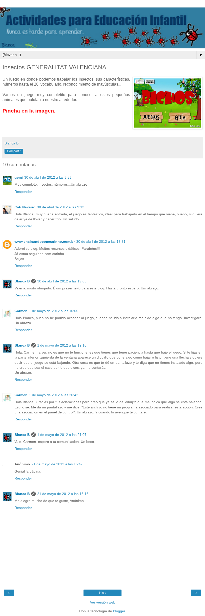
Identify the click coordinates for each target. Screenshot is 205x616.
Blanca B (22, 281)
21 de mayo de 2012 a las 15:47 (57, 464)
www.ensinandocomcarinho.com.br (44, 242)
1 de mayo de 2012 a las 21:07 (61, 435)
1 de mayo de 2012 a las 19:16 (61, 345)
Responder (23, 192)
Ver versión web (102, 602)
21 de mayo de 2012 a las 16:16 (62, 494)
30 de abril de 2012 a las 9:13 (60, 207)
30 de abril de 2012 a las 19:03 (61, 281)
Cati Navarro (25, 207)
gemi (18, 177)
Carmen (21, 311)
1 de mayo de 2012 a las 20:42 (53, 395)
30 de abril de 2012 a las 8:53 (48, 177)
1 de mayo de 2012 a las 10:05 (53, 311)
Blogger (119, 611)
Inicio (102, 593)
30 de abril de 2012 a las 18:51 (101, 242)
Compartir (13, 151)
